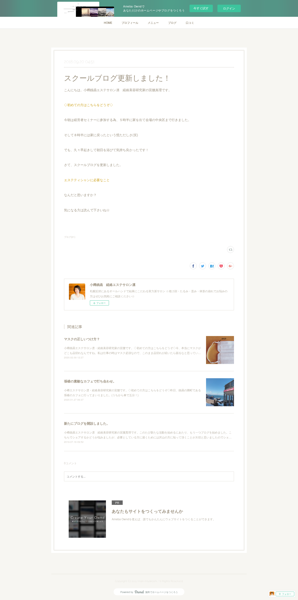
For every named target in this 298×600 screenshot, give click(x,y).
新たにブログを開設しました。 (87, 423)
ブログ (172, 22)
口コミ (190, 22)
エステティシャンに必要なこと (87, 179)
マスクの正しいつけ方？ (82, 338)
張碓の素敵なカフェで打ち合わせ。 (90, 381)
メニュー (153, 22)
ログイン (229, 8)
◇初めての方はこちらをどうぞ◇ (88, 104)
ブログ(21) (69, 237)
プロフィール (130, 22)
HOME (108, 22)
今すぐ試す (201, 8)
